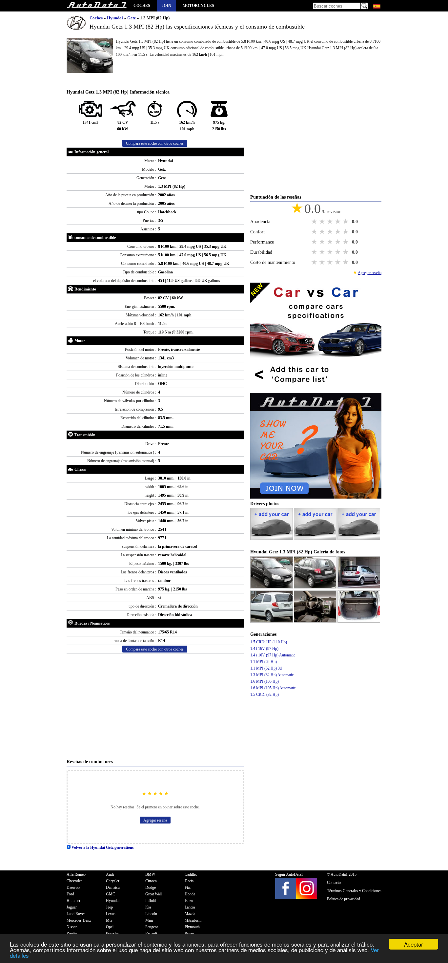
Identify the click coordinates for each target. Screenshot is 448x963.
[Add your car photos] (272, 539)
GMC (110, 894)
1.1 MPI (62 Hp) (263, 661)
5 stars (346, 221)
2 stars (323, 221)
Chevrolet (74, 881)
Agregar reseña (155, 820)
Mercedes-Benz (79, 920)
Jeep (109, 907)
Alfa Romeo (76, 874)
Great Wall (153, 894)
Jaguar (72, 907)
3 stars (331, 221)
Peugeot (151, 927)
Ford (70, 894)
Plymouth (192, 927)
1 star (315, 221)
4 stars (338, 221)
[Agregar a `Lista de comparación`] (315, 389)
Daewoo (73, 887)
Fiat (188, 887)
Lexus (110, 913)
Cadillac (191, 874)
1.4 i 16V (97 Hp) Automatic (272, 655)
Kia (148, 907)
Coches (141, 5)
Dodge (150, 887)
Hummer (73, 900)
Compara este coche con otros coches (155, 143)
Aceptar (413, 944)
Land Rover (76, 913)
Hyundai (115, 17)
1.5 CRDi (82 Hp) (264, 694)
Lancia (190, 907)
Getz (132, 17)
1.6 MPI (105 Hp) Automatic (272, 688)
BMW (150, 874)
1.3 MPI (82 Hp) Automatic (272, 675)
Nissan (72, 927)
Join (166, 5)
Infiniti (150, 900)
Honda (190, 894)
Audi (110, 874)
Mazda (190, 913)
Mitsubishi (193, 920)
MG (109, 920)
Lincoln (151, 913)
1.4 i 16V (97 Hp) (264, 648)
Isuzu (189, 900)
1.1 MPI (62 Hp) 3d (266, 668)
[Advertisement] (155, 706)
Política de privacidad (343, 899)
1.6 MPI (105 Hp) (264, 681)
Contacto (334, 882)
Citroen (151, 881)
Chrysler (112, 881)
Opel (109, 927)
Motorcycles (198, 5)
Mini (149, 920)
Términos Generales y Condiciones (354, 890)
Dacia (189, 881)
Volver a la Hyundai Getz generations (102, 847)
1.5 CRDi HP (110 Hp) (268, 642)
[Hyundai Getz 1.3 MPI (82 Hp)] (272, 587)
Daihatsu (113, 887)
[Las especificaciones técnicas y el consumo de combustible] (97, 5)
